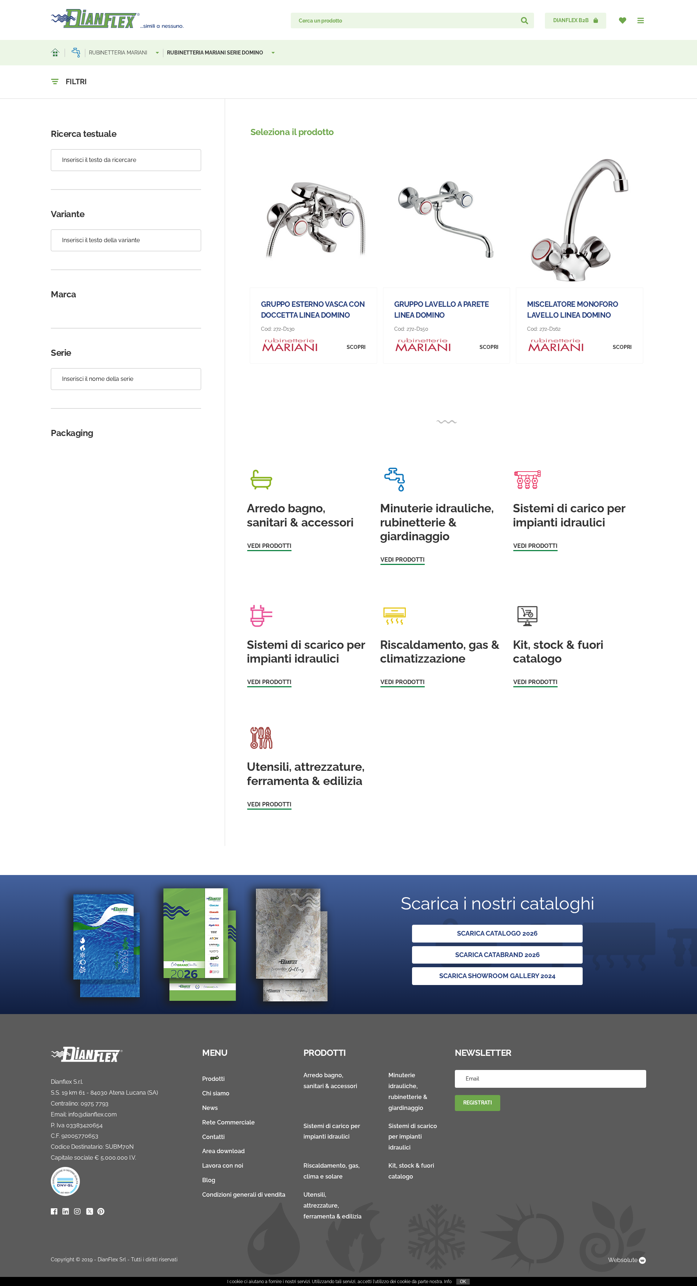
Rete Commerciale (228, 1122)
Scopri (356, 347)
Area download (223, 1151)
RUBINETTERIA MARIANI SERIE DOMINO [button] (215, 53)
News (210, 1107)
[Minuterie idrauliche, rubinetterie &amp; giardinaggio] (75, 52)
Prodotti (213, 1078)
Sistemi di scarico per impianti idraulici (412, 1137)
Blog (208, 1180)
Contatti (213, 1137)
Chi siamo (215, 1093)
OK (463, 1281)
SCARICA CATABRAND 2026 (497, 955)
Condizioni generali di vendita (243, 1194)
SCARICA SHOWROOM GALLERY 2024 (497, 976)
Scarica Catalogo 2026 (497, 933)
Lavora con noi (222, 1165)
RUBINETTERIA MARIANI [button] (118, 53)
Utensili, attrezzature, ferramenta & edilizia (332, 1205)
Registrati (477, 1103)
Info (448, 1281)
